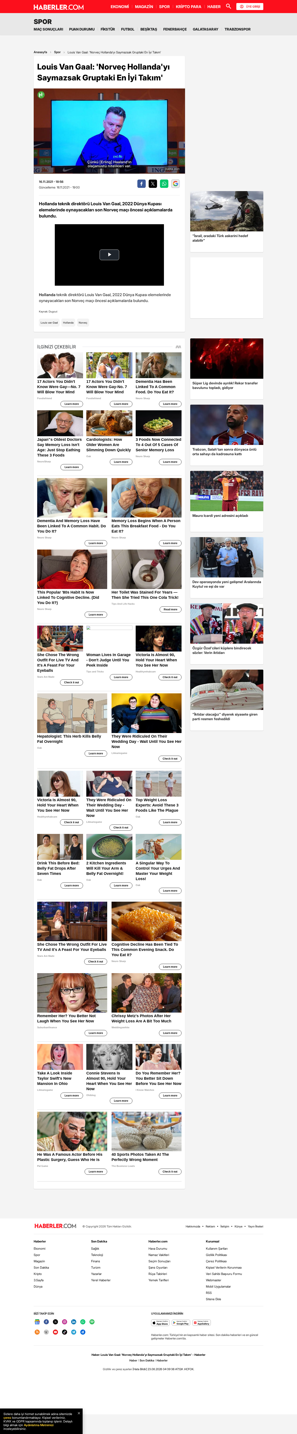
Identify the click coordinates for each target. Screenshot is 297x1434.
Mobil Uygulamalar (218, 1286)
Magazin (39, 1261)
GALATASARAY (206, 29)
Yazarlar (96, 1274)
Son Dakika (41, 1267)
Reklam (210, 1226)
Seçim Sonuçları (159, 1261)
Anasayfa (40, 52)
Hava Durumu (157, 1248)
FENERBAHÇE (175, 29)
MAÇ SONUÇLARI (48, 29)
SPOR (164, 6)
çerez (7, 1417)
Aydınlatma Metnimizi (38, 1425)
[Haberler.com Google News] (37, 1322)
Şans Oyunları (157, 1267)
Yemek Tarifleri (158, 1280)
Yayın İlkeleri (255, 1226)
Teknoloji (97, 1255)
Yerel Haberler (101, 1280)
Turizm (95, 1267)
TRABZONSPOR (238, 29)
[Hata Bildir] (140, 1369)
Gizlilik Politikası (216, 1255)
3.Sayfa (38, 1280)
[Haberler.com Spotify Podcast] (91, 1322)
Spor (57, 52)
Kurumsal (212, 1241)
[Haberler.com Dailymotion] (82, 1332)
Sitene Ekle (213, 1299)
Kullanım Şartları (217, 1248)
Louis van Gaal (49, 322)
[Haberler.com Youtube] (55, 1332)
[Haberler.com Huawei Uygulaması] (201, 1323)
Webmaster (213, 1280)
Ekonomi (39, 1248)
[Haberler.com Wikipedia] (46, 1332)
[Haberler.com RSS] (37, 1332)
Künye (238, 1226)
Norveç (83, 322)
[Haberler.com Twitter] (55, 1322)
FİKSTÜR (108, 29)
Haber (133, 1360)
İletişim (224, 1226)
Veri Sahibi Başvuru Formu (224, 1274)
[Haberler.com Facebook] (46, 1322)
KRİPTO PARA (188, 6)
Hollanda (68, 322)
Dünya (38, 1286)
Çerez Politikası (216, 1261)
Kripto (38, 1274)
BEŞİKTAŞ (148, 29)
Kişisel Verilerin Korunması (224, 1267)
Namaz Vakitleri (158, 1255)
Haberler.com (157, 1241)
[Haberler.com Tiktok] (64, 1332)
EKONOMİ (120, 6)
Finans (95, 1261)
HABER (214, 6)
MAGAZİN (144, 6)
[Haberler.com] (55, 1226)
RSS (209, 1293)
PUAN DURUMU (82, 29)
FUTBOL (127, 29)
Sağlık (95, 1248)
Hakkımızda (193, 1226)
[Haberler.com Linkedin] (73, 1322)
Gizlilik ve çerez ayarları (117, 1369)
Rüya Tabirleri (157, 1274)
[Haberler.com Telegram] (73, 1332)
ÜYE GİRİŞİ (253, 6)
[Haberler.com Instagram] (64, 1322)
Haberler (40, 1241)
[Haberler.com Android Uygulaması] (181, 1323)
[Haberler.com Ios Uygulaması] (160, 1323)
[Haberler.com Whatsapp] (82, 1322)
